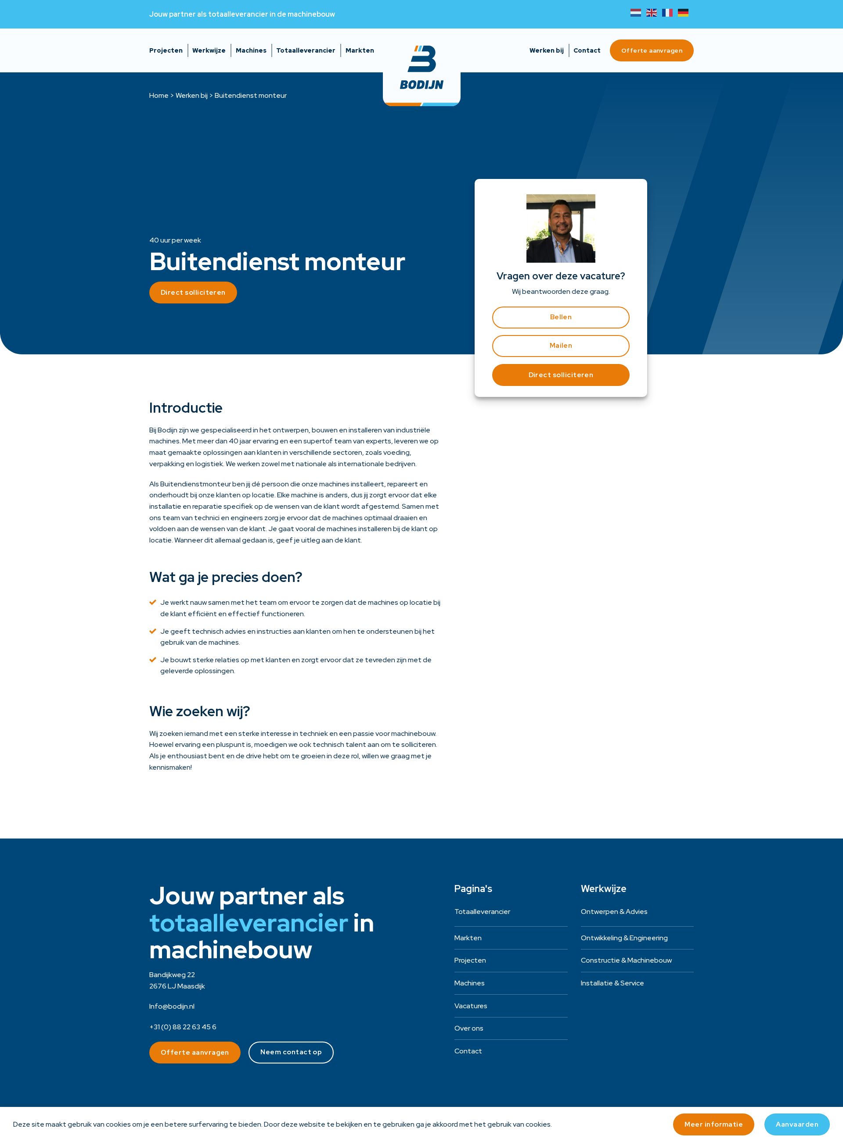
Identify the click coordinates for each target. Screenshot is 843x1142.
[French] (670, 12)
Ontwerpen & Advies (614, 911)
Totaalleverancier (305, 50)
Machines (251, 50)
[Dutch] (638, 12)
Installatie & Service (612, 983)
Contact (587, 50)
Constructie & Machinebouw (626, 960)
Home (159, 95)
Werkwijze (209, 50)
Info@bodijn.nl (172, 1006)
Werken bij (547, 50)
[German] (686, 12)
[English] (654, 12)
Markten (360, 50)
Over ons (468, 1028)
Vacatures (470, 1005)
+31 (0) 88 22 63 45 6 (182, 1026)
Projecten (166, 50)
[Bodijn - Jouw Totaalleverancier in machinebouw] (422, 67)
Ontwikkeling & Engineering (624, 937)
